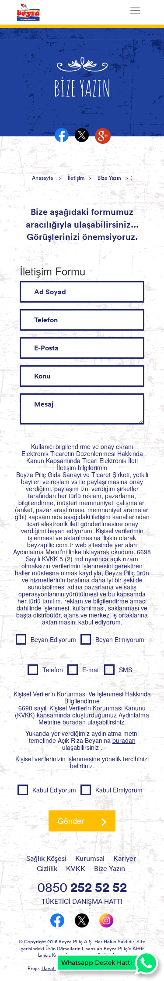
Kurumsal (90, 858)
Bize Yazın (109, 178)
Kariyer (124, 858)
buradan (74, 721)
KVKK (75, 868)
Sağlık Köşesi (46, 858)
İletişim (76, 178)
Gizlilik (47, 868)
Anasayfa (42, 178)
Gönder (71, 820)
